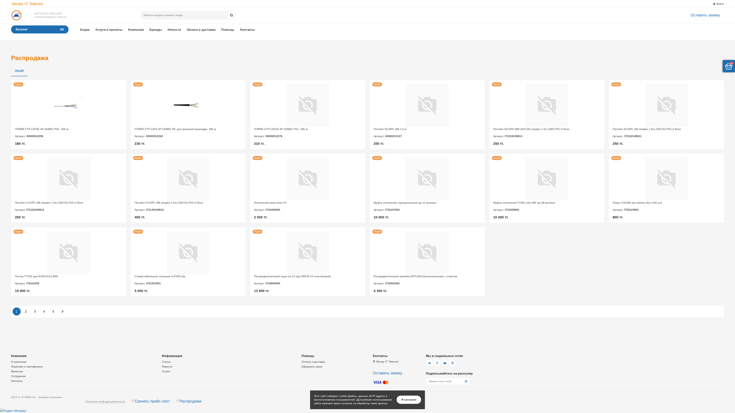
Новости (174, 29)
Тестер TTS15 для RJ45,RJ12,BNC (36, 280)
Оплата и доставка (201, 29)
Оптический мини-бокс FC (270, 206)
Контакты (247, 29)
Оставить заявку (705, 15)
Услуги (166, 371)
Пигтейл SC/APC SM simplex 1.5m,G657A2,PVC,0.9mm (647, 132)
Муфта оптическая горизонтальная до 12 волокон (405, 206)
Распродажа (190, 401)
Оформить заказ (311, 366)
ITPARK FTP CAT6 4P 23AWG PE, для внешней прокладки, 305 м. (176, 132)
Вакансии (17, 371)
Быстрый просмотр (69, 105)
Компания (136, 29)
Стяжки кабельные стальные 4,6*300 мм (160, 280)
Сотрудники (18, 376)
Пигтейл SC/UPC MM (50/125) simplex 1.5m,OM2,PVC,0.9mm (531, 132)
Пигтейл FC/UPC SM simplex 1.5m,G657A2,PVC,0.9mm (169, 206)
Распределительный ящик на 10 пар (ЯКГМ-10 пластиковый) (292, 280)
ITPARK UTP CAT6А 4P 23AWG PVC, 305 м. (281, 132)
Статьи (166, 361)
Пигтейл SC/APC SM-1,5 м (390, 132)
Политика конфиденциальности (105, 401)
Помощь (227, 29)
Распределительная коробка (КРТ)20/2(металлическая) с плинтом (415, 280)
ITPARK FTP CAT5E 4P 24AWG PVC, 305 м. (42, 132)
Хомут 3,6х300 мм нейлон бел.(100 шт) (637, 206)
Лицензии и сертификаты (27, 366)
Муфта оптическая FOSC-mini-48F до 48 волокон (524, 206)
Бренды (155, 29)
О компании (18, 361)
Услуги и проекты (108, 29)
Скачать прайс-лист (152, 401)
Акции (84, 29)
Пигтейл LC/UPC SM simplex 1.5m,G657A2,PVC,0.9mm (49, 206)
